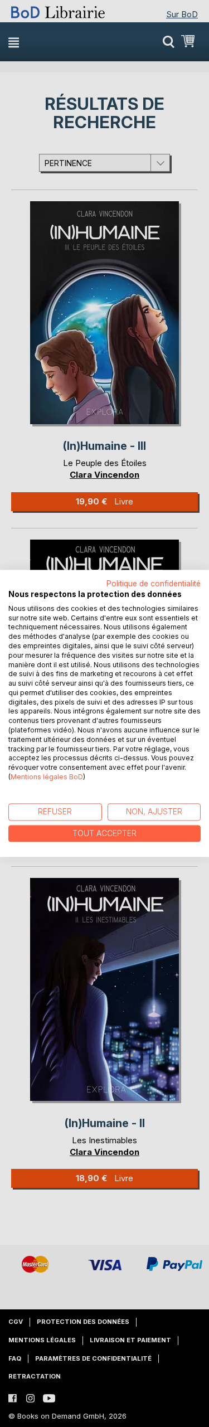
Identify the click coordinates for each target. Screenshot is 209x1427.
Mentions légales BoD (47, 777)
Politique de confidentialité (153, 583)
